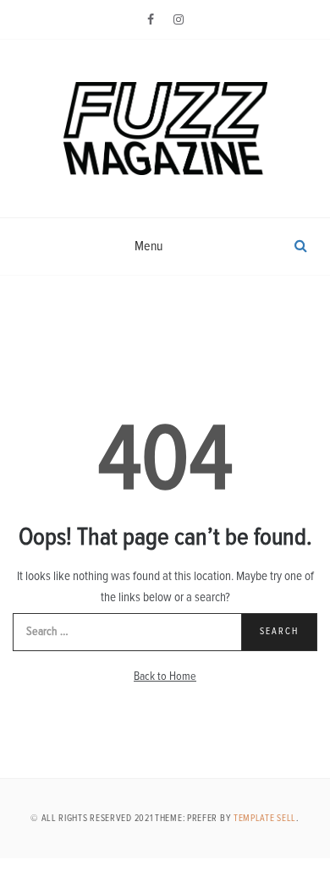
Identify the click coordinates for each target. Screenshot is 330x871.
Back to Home (165, 676)
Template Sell (265, 818)
